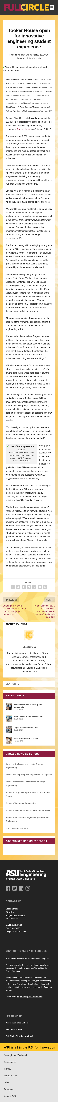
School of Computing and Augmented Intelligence (29, 775)
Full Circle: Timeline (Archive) (19, 1036)
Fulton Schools (26, 55)
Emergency (9, 1089)
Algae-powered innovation (26, 727)
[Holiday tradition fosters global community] (9, 706)
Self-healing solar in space (26, 738)
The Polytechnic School (17, 828)
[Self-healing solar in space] (9, 740)
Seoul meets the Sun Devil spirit (28, 716)
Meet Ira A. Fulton (14, 1029)
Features (21, 58)
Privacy (7, 1069)
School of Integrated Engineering (21, 803)
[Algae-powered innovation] (9, 729)
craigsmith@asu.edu (15, 915)
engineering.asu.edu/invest (29, 996)
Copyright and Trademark (15, 1055)
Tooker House (23, 129)
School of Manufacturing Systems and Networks (28, 810)
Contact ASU (10, 1096)
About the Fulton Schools (18, 1023)
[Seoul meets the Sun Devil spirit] (9, 718)
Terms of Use (10, 1075)
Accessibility (10, 1062)
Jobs (6, 1082)
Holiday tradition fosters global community (28, 706)
